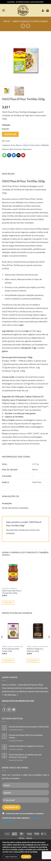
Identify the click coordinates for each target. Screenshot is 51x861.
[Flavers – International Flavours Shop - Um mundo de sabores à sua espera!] (23, 10)
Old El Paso (36, 482)
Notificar (10, 134)
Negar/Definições (11, 857)
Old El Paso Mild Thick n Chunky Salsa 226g (12, 592)
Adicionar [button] (8, 602)
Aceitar (26, 857)
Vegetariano (27, 149)
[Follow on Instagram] (9, 710)
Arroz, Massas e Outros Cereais (30, 21)
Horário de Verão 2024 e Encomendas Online (26, 736)
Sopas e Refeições (42, 145)
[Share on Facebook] (9, 155)
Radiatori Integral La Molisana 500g (35, 650)
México (35, 469)
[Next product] (23, 26)
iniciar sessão (19, 530)
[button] (3, 10)
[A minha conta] (43, 10)
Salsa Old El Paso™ (16, 410)
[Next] (44, 60)
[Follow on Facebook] (4, 710)
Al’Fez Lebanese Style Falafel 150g (10, 650)
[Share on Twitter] (14, 155)
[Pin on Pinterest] (23, 155)
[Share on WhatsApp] (4, 155)
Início (6, 21)
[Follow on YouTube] (14, 710)
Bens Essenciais (16, 149)
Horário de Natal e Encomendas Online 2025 (29, 726)
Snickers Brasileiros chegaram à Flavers (26, 746)
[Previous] (6, 60)
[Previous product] (28, 26)
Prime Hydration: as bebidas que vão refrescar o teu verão (25, 755)
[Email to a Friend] (18, 155)
